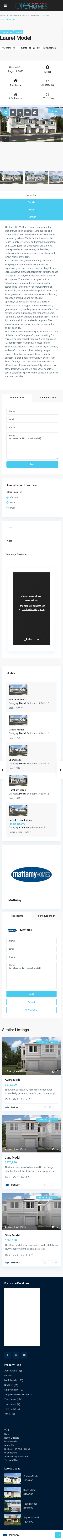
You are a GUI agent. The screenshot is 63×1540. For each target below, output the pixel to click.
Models (11, 673)
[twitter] (16, 1355)
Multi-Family (10, 1380)
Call (32, 1002)
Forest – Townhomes (31, 16)
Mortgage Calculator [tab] (16, 554)
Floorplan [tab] (31, 217)
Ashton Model (16, 699)
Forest (10, 1071)
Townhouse (10, 1404)
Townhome (7, 32)
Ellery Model (15, 760)
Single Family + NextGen (16, 1394)
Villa (6, 1413)
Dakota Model (16, 729)
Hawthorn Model (17, 790)
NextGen (8, 1385)
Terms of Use (11, 1460)
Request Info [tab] (17, 397)
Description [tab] (31, 195)
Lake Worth (14, 16)
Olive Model (12, 1235)
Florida (46, 16)
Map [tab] (31, 209)
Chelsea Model (30, 1476)
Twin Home (10, 1409)
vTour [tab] (9, 527)
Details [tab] (31, 202)
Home (2, 16)
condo (7, 1375)
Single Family (11, 1389)
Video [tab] (9, 541)
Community (25, 827)
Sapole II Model (31, 1517)
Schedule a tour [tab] (47, 397)
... (56, 1093)
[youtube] (24, 1355)
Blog (6, 1434)
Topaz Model (30, 1503)
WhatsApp (32, 1010)
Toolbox (8, 1430)
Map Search (10, 1441)
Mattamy (14, 900)
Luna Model (12, 1157)
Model (19, 32)
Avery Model (13, 1079)
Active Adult (10, 1370)
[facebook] (7, 1355)
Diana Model (29, 1490)
